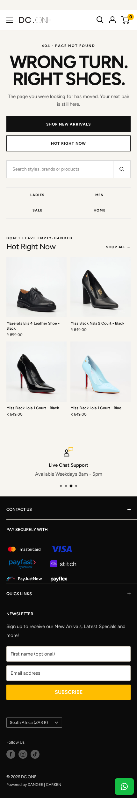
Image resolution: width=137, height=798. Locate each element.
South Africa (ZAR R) (29, 722)
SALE (37, 210)
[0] (125, 20)
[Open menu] (9, 20)
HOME (99, 210)
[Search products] (121, 169)
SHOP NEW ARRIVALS (68, 124)
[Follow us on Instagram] (22, 754)
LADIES (37, 195)
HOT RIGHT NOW (68, 143)
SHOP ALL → (118, 247)
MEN (99, 195)
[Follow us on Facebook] (10, 754)
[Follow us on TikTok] (35, 754)
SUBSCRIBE (69, 692)
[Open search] (100, 19)
